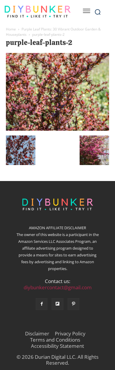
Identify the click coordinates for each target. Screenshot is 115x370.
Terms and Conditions (55, 339)
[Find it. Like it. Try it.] (37, 11)
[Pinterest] (73, 304)
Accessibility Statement (57, 346)
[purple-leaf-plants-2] (57, 129)
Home (11, 29)
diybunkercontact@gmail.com (58, 287)
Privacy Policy (70, 333)
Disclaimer (37, 333)
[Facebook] (41, 304)
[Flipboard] (57, 304)
